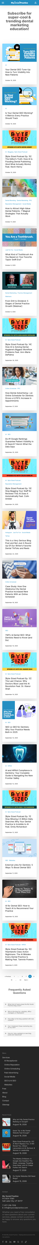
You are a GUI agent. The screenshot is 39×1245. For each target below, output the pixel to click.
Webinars (8, 296)
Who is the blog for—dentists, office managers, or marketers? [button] (19, 1012)
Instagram (8, 532)
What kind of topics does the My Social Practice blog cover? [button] (21, 1004)
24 (20, 980)
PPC (30, 200)
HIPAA (10, 766)
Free (4, 1089)
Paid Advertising (11, 1073)
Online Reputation (12, 1065)
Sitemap (5, 1105)
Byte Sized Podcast (20, 152)
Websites (12, 860)
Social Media (26, 204)
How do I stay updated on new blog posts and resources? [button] (19, 1034)
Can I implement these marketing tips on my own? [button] (20, 1026)
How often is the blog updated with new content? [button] (21, 1019)
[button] (3, 3)
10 (11, 980)
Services (6, 1057)
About (4, 1093)
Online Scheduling (12, 1069)
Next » (26, 980)
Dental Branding (10, 200)
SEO (9, 434)
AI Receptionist (10, 1061)
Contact (5, 1101)
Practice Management (25, 293)
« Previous (8, 976)
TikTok (7, 536)
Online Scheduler (10, 388)
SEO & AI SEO (10, 1081)
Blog (4, 1097)
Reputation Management (13, 204)
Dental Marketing (22, 200)
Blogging (11, 152)
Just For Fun (9, 250)
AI (6, 65)
